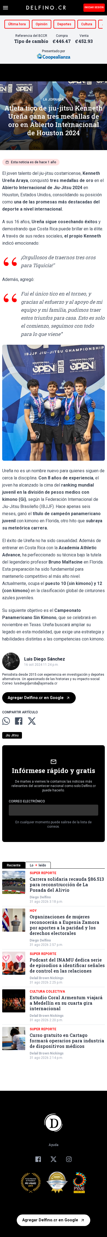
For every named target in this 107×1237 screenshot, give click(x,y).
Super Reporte (43, 873)
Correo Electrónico (27, 801)
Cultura (86, 24)
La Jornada (53, 99)
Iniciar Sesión (94, 7)
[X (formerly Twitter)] (53, 1159)
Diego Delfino (40, 897)
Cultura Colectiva (47, 991)
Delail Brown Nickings (47, 978)
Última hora (17, 24)
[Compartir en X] (31, 721)
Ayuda (53, 1145)
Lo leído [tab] (38, 865)
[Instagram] (69, 1159)
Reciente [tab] (14, 865)
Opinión (41, 24)
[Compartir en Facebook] (18, 721)
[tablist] (53, 865)
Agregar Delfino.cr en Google (36, 697)
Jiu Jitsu (12, 735)
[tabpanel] (53, 965)
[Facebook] (38, 1159)
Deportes (64, 24)
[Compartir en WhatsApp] (6, 721)
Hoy (33, 911)
